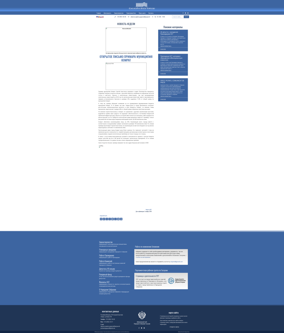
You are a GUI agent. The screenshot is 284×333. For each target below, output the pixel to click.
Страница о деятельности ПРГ (147, 275)
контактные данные (110, 311)
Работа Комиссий (105, 261)
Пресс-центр (142, 13)
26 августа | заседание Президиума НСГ (169, 33)
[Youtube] (188, 13)
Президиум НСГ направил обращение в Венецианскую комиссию (171, 58)
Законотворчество (118, 13)
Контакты (150, 13)
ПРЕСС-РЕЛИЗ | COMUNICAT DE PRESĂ (172, 82)
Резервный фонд (105, 274)
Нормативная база (131, 13)
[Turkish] (97, 17)
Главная (99, 13)
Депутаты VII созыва (107, 268)
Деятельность (107, 13)
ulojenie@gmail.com (176, 262)
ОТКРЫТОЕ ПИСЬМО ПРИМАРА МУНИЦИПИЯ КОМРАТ (126, 58)
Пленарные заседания (107, 249)
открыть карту (174, 327)
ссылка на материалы (143, 257)
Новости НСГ (149, 209)
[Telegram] (185, 13)
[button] (101, 219)
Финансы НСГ (104, 282)
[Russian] (101, 17)
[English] (103, 17)
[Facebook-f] (183, 13)
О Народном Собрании (107, 289)
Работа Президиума (106, 255)
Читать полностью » (166, 46)
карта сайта (173, 312)
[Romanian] (99, 17)
